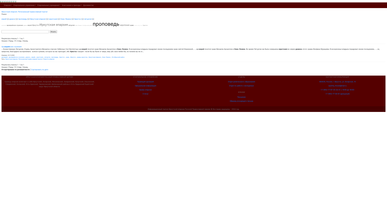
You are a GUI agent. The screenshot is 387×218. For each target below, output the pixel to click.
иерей (4, 19)
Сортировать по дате (39, 70)
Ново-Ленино (65, 19)
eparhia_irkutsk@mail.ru (337, 86)
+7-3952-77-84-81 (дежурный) (337, 94)
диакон (12, 19)
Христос (77, 19)
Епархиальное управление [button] (24, 5)
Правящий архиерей (145, 82)
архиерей (4, 25)
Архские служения (12, 47)
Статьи (145, 94)
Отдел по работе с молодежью (241, 86)
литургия (87, 19)
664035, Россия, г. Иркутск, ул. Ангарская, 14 (337, 82)
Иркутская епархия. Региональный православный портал (23, 59)
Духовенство (88, 5)
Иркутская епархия (38, 19)
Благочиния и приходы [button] (71, 5)
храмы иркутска (138, 25)
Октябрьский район (87, 25)
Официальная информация (145, 86)
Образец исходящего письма (241, 101)
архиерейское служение (15, 25)
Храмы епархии (145, 90)
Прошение (241, 97)
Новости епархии (48, 59)
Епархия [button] (7, 5)
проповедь (22, 19)
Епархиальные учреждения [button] (48, 5)
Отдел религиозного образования (241, 82)
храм (132, 25)
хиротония (53, 19)
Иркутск (35, 25)
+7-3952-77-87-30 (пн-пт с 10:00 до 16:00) (337, 90)
